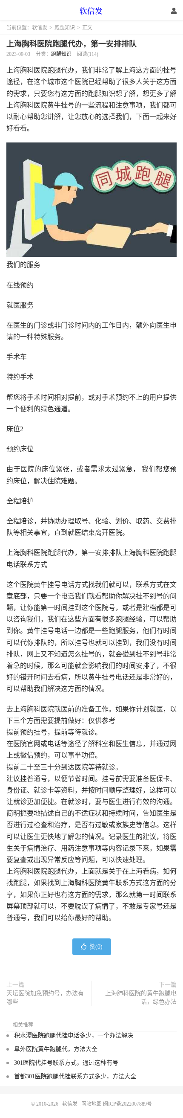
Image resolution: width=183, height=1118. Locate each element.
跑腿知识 (64, 28)
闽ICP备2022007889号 (127, 1104)
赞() (96, 947)
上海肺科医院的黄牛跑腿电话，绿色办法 (141, 997)
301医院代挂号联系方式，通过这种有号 (66, 1063)
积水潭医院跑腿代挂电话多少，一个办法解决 (73, 1035)
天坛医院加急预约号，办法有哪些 (45, 997)
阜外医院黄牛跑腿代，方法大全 (55, 1049)
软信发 (91, 10)
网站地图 (91, 1104)
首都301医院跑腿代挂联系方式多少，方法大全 (75, 1076)
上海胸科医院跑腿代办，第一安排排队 (71, 44)
